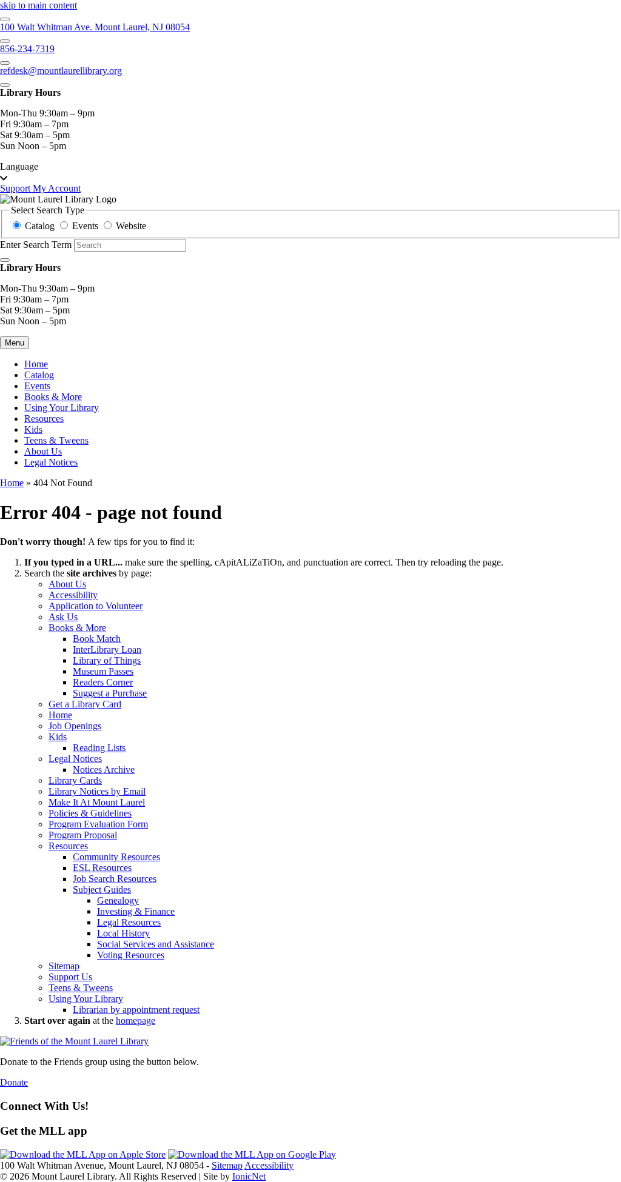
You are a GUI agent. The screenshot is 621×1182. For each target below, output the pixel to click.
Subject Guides (102, 889)
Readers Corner (103, 682)
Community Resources (116, 857)
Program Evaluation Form (98, 824)
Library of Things (107, 660)
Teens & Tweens (56, 440)
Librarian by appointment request (136, 1009)
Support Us (70, 977)
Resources (44, 418)
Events (37, 386)
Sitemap (64, 966)
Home (12, 483)
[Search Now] (5, 260)
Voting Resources (130, 955)
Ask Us (63, 617)
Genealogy (118, 900)
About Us (43, 451)
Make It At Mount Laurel (97, 802)
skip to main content (38, 5)
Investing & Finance (136, 911)
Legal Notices (51, 462)
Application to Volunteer (96, 606)
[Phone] (5, 41)
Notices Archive (104, 769)
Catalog (39, 375)
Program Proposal (83, 835)
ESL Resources (102, 868)
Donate (14, 1082)
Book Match (97, 638)
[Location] (5, 19)
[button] (310, 172)
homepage (135, 1020)
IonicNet (249, 1176)
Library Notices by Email (97, 791)
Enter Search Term (36, 244)
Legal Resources (129, 922)
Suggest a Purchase (110, 693)
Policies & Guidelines (90, 813)
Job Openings (75, 726)
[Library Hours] (5, 85)
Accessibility (73, 595)
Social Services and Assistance (155, 944)
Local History (123, 933)
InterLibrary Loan (107, 649)
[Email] (5, 63)
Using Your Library (61, 407)
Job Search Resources (114, 878)
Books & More (53, 397)
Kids (33, 429)
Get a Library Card (85, 704)
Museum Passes (103, 671)
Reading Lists (99, 748)
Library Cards (75, 780)
